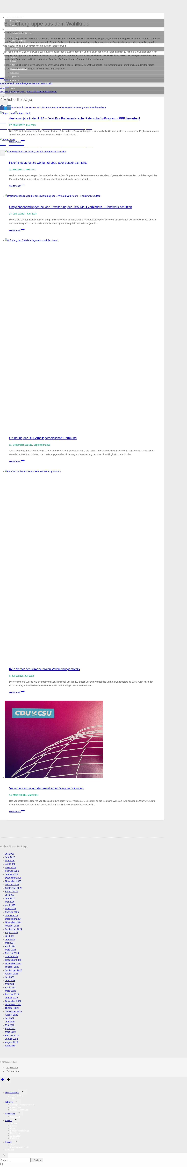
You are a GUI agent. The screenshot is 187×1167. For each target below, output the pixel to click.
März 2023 (10, 991)
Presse (13, 61)
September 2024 (13, 929)
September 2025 (13, 888)
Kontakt (8, 1142)
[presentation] (84, 196)
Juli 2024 (9, 936)
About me (11, 96)
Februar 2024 (12, 953)
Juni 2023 (10, 980)
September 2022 (13, 1011)
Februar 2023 (12, 994)
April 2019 (10, 1045)
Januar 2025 (11, 915)
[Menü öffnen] (2, 153)
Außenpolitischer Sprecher (21, 33)
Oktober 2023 (12, 967)
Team (12, 88)
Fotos (12, 65)
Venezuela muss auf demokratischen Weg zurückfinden (46, 788)
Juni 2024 (10, 939)
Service (8, 1121)
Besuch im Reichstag (19, 69)
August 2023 (11, 973)
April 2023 (10, 987)
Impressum (12, 1067)
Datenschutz (12, 1071)
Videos (13, 25)
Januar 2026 (11, 874)
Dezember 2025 (13, 877)
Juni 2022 (10, 1021)
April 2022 (10, 1028)
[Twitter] (5, 108)
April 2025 (10, 905)
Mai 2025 (10, 901)
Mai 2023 (10, 984)
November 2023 (13, 963)
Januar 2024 (11, 956)
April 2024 (10, 946)
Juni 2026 (10, 857)
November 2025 (13, 881)
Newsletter (14, 72)
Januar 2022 (11, 1039)
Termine (13, 57)
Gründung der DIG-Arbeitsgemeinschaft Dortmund (43, 438)
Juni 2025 (10, 898)
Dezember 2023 (13, 960)
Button (21, 135)
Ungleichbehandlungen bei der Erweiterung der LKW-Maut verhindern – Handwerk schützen (70, 207)
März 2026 (10, 867)
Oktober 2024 (12, 925)
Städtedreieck (16, 21)
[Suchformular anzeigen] (4, 102)
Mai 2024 (10, 943)
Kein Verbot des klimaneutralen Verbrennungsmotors (44, 669)
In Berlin (9, 1102)
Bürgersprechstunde (18, 92)
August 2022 (11, 1015)
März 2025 (10, 908)
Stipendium (14, 76)
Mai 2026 (10, 860)
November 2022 (13, 1004)
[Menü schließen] (0, 1086)
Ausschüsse (15, 37)
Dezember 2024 (13, 919)
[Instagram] (9, 108)
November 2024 (13, 922)
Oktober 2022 (12, 1008)
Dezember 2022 (13, 1001)
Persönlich (10, 1114)
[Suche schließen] (4, 1155)
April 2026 (10, 864)
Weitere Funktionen (18, 41)
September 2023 (13, 970)
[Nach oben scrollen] (2, 1080)
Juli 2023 (9, 977)
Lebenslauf (14, 49)
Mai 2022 (10, 1025)
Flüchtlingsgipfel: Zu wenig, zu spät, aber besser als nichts (48, 162)
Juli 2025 (9, 895)
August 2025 (11, 891)
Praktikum (14, 80)
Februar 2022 (12, 1035)
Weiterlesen (17, 186)
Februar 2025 (12, 912)
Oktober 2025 (12, 884)
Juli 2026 (9, 854)
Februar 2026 (12, 871)
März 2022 (10, 1032)
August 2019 (11, 1042)
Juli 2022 (9, 1018)
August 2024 (11, 932)
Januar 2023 (11, 997)
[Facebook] (2, 108)
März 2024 (10, 949)
